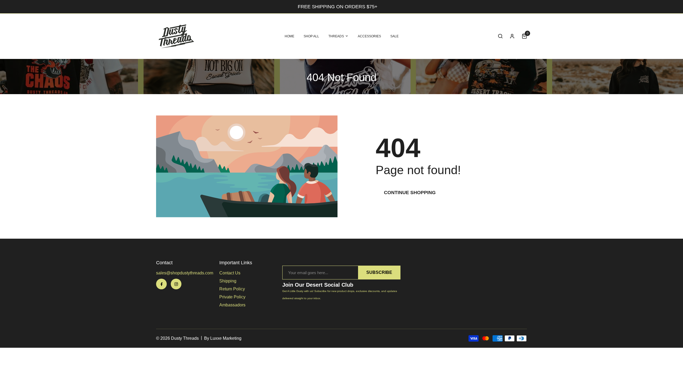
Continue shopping (410, 192)
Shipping (227, 281)
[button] (500, 36)
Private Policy (232, 297)
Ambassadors (232, 305)
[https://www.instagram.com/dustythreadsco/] (176, 284)
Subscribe (379, 272)
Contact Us (229, 273)
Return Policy (232, 289)
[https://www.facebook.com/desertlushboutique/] (161, 284)
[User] (512, 36)
